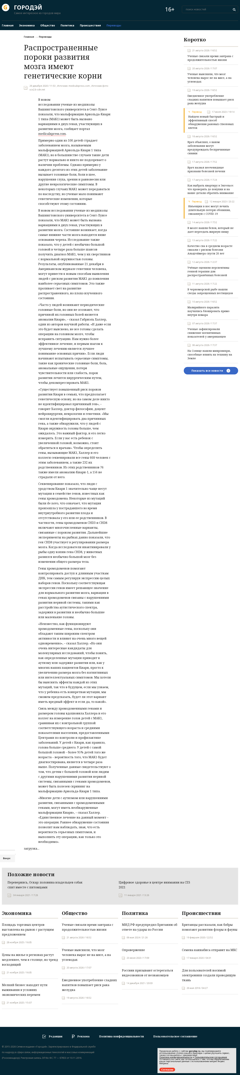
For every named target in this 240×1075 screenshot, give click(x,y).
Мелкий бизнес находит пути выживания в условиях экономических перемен (24, 990)
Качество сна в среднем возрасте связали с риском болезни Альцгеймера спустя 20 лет (210, 249)
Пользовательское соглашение (175, 1036)
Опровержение (133, 950)
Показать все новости (207, 370)
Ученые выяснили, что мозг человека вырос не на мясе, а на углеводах (210, 77)
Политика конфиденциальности (121, 1036)
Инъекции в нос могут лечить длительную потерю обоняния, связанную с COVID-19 (209, 209)
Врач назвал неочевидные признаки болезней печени (206, 169)
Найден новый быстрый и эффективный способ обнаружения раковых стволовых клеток (211, 122)
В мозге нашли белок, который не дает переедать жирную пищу (211, 229)
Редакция (55, 1036)
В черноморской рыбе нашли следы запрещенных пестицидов (210, 291)
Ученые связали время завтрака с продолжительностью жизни (210, 58)
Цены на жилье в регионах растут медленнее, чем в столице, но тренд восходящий (30, 960)
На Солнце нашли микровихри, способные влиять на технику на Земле (210, 354)
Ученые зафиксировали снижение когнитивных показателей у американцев (207, 332)
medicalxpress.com (52, 134)
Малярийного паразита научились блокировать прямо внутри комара (209, 311)
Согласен (167, 1069)
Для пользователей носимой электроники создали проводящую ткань (209, 975)
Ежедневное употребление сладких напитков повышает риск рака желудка (211, 99)
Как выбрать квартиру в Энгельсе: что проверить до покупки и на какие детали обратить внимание (211, 189)
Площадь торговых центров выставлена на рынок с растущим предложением (28, 929)
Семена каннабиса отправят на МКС (209, 950)
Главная (29, 36)
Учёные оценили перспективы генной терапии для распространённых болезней (208, 271)
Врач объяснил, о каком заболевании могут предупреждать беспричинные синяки (209, 147)
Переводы (45, 36)
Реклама (83, 1036)
